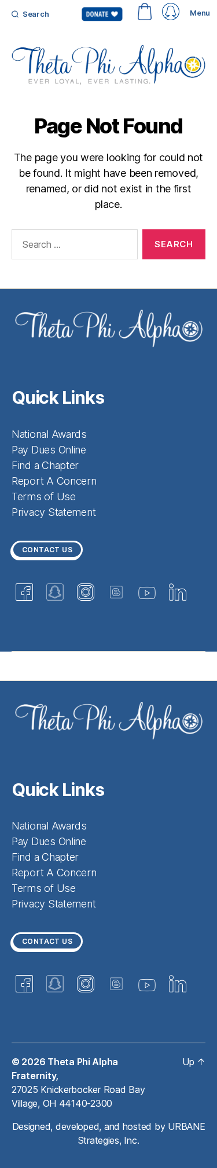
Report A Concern (54, 481)
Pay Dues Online (49, 450)
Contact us (47, 549)
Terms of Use (44, 496)
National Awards (49, 434)
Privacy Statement (53, 512)
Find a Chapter (45, 465)
